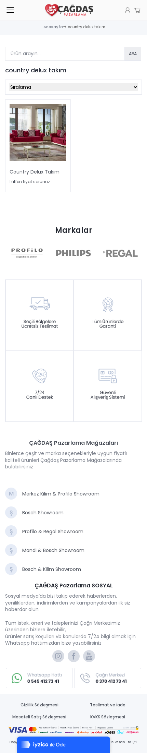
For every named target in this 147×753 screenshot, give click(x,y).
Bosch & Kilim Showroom (45, 569)
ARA (133, 54)
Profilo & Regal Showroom (46, 531)
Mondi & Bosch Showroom (47, 550)
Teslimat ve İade (107, 705)
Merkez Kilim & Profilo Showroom (54, 493)
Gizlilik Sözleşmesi (39, 705)
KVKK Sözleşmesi (107, 717)
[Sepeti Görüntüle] (127, 10)
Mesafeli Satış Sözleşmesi (39, 717)
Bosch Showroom (37, 512)
